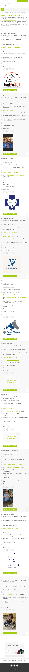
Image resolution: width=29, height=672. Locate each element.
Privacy (17, 669)
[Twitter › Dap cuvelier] (4, 429)
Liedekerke (13, 164)
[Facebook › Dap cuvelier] (7, 429)
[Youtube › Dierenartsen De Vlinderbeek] (13, 550)
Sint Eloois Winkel (15, 520)
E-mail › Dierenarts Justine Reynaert (10, 294)
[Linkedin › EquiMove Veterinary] (10, 610)
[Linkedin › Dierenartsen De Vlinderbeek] (10, 550)
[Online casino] (14, 642)
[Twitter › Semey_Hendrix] (4, 131)
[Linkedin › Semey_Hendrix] (10, 131)
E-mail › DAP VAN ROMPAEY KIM (10, 357)
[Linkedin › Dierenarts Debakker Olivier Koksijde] (10, 487)
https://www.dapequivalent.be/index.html (15, 49)
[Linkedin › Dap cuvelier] (10, 429)
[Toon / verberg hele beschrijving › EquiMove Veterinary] (15, 598)
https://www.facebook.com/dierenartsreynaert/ (16, 297)
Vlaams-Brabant (6, 101)
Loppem (12, 39)
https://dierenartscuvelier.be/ (13, 411)
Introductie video (19, 544)
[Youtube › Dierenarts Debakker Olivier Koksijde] (13, 487)
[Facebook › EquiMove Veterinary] (7, 610)
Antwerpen (5, 400)
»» (15, 30)
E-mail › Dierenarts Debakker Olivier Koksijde (12, 464)
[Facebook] (14, 665)
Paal (8, 224)
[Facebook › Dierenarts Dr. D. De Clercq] (7, 192)
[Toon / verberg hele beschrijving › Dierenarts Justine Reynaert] (15, 302)
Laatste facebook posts (8, 63)
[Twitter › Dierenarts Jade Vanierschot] (4, 253)
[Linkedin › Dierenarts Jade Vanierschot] (10, 253)
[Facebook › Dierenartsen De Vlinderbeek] (7, 550)
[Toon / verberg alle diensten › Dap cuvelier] (15, 418)
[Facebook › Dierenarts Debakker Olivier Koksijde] (7, 487)
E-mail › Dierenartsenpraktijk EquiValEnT (11, 47)
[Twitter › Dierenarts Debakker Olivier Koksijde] (4, 487)
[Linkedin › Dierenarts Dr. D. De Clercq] (10, 192)
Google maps (18, 39)
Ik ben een (23, 1)
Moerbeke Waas (14, 349)
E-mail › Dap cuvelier (7, 408)
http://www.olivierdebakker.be (13, 467)
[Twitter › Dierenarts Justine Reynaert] (4, 317)
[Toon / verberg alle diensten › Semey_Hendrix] (15, 120)
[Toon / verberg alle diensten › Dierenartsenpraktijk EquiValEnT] (15, 58)
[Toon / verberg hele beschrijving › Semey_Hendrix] (15, 116)
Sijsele (12, 286)
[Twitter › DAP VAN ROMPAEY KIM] (4, 373)
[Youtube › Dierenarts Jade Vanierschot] (13, 253)
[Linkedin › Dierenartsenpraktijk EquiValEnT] (10, 69)
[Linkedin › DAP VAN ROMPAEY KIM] (10, 373)
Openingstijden (6, 477)
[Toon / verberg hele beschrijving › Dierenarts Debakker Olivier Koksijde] (15, 470)
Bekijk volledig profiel (10, 90)
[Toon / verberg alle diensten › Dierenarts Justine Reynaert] (15, 305)
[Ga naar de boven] (27, 90)
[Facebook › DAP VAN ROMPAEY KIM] (7, 373)
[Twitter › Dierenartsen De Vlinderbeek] (4, 550)
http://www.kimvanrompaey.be (13, 360)
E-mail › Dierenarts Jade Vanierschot (10, 232)
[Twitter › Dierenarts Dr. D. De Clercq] (4, 192)
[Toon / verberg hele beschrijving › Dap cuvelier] (15, 414)
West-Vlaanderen (6, 39)
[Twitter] (11, 665)
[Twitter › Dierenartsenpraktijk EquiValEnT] (4, 69)
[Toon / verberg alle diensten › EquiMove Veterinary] (15, 601)
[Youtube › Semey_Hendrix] (13, 131)
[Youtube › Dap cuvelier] (13, 429)
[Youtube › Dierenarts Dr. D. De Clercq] (13, 192)
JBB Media (13, 669)
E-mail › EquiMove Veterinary (9, 592)
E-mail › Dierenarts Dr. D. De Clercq (10, 172)
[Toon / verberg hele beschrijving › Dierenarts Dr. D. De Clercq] (15, 179)
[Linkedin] (17, 665)
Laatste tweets (6, 480)
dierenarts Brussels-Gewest (10, 20)
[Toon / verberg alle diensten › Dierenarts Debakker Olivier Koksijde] (15, 474)
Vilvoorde (13, 101)
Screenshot (6, 51)
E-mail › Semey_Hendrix (8, 110)
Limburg (4, 224)
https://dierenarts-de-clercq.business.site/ (15, 175)
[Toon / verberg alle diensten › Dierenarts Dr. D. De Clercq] (15, 183)
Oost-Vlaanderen (6, 349)
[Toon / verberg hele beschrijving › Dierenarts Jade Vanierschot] (15, 239)
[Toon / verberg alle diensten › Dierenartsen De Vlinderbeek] (15, 539)
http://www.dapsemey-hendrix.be (13, 112)
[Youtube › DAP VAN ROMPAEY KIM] (13, 373)
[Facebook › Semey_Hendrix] (7, 131)
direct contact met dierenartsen (7, 22)
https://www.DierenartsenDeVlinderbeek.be (15, 530)
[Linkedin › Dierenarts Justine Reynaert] (10, 317)
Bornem (10, 400)
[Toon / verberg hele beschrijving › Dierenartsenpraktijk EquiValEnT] (15, 54)
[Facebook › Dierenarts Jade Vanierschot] (7, 253)
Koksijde (13, 456)
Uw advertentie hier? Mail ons (14, 656)
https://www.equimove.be (12, 594)
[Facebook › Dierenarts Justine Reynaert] (7, 317)
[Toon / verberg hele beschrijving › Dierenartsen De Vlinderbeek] (15, 535)
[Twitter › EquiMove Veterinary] (4, 610)
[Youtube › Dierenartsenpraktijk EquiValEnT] (13, 69)
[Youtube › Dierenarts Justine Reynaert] (13, 317)
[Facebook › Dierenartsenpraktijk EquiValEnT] (7, 69)
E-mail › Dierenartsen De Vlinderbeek (10, 528)
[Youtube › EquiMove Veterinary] (13, 610)
